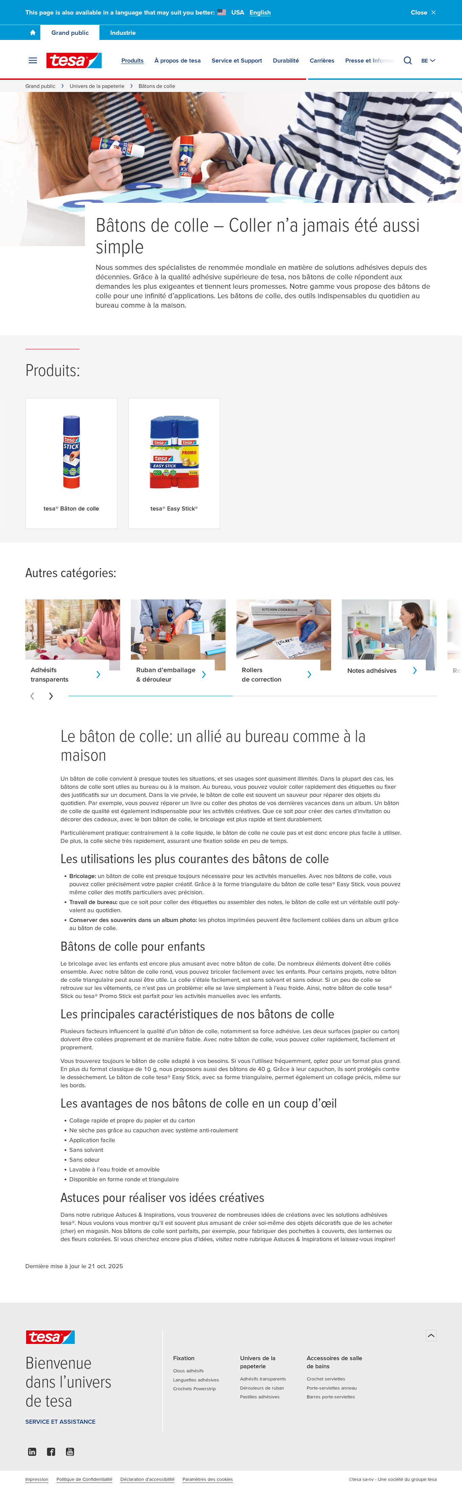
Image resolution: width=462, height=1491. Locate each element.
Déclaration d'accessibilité (147, 1479)
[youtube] (70, 1454)
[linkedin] (32, 1454)
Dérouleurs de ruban (262, 1388)
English (260, 12)
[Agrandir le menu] (32, 60)
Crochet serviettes (326, 1378)
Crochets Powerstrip (194, 1388)
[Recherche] (407, 60)
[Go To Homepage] (32, 32)
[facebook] (51, 1454)
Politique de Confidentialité (84, 1479)
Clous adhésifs (188, 1370)
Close (419, 12)
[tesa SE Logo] (74, 60)
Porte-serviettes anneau (332, 1388)
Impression (36, 1479)
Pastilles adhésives (260, 1396)
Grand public (70, 32)
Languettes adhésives (196, 1379)
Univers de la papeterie (97, 86)
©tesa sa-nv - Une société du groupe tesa (393, 1479)
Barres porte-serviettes (331, 1396)
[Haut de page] (431, 1335)
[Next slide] (51, 696)
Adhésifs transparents (263, 1378)
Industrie (123, 32)
